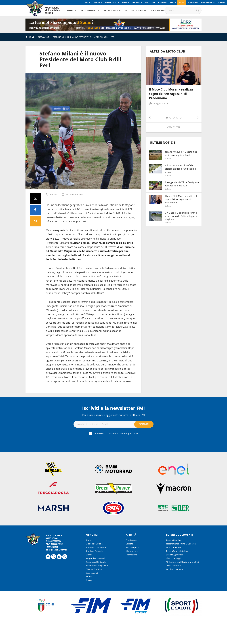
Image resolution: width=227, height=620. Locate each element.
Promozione (111, 10)
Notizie (53, 194)
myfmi (182, 2)
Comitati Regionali (131, 2)
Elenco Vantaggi (173, 558)
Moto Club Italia (173, 547)
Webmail (221, 2)
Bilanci (89, 554)
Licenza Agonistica (174, 554)
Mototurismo (88, 10)
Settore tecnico (134, 10)
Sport (70, 10)
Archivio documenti (175, 569)
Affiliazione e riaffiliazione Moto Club (182, 562)
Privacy (89, 580)
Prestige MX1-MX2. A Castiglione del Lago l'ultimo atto (181, 184)
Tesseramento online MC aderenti (181, 543)
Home (31, 37)
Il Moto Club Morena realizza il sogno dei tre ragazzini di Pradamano (172, 93)
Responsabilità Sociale (96, 562)
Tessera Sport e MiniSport (177, 551)
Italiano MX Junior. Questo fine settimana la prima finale (180, 153)
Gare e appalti (92, 572)
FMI (86, 2)
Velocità (129, 543)
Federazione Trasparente (97, 565)
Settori (96, 2)
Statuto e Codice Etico (96, 547)
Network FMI (206, 2)
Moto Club (150, 2)
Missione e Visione (94, 543)
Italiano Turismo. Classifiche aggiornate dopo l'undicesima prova (180, 168)
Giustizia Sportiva (94, 569)
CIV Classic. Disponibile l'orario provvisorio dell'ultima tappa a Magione (180, 216)
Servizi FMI (162, 2)
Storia (88, 540)
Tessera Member (173, 540)
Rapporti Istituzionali (95, 558)
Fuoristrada (131, 540)
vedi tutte (174, 127)
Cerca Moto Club (173, 565)
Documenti (193, 2)
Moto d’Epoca (132, 547)
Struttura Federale (94, 551)
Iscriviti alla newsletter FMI (113, 408)
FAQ (172, 2)
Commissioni (111, 2)
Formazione (157, 10)
